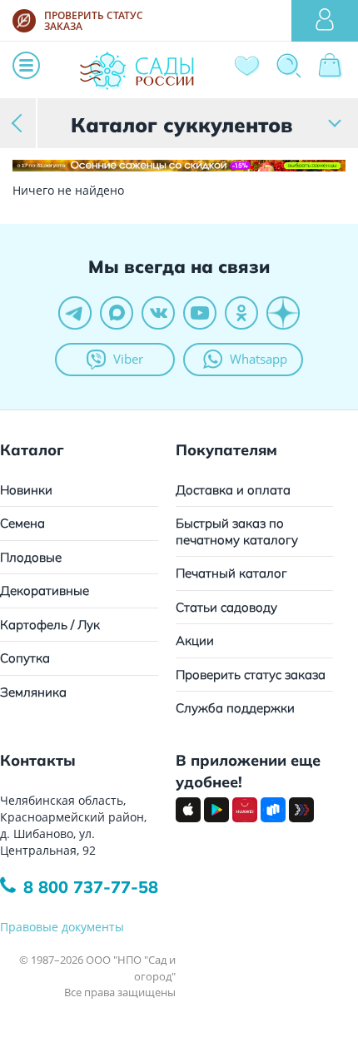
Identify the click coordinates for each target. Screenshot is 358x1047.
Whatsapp (258, 358)
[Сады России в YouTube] (199, 313)
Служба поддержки (235, 708)
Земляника (33, 692)
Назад (18, 122)
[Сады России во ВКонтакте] (158, 313)
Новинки (26, 490)
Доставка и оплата (233, 490)
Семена (22, 523)
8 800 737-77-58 (90, 886)
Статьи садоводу (226, 607)
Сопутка (25, 658)
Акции (195, 640)
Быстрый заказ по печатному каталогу (237, 531)
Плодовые (31, 557)
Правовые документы (62, 927)
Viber (128, 358)
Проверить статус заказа (251, 674)
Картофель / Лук (50, 625)
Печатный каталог (231, 573)
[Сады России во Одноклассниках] (241, 313)
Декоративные (44, 590)
